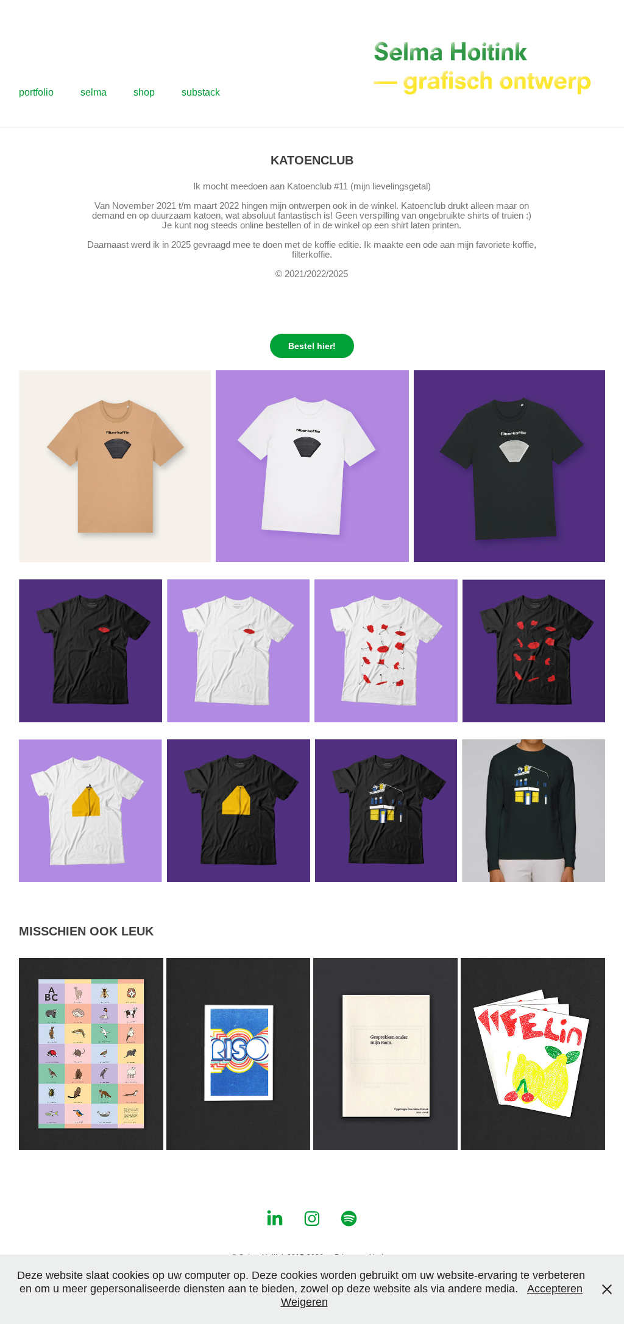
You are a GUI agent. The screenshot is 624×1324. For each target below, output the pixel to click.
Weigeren (304, 1302)
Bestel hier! (312, 346)
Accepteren (555, 1289)
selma (93, 92)
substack (201, 92)
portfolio (36, 92)
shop (144, 92)
